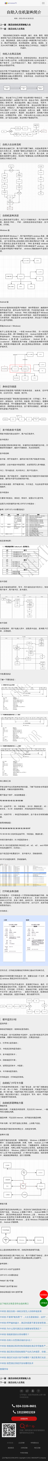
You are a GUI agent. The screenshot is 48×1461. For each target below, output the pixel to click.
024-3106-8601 (26, 1406)
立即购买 (43, 1303)
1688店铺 (24, 1448)
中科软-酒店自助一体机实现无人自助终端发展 (21, 1311)
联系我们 (43, 1295)
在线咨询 (24, 1419)
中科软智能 (24, 1453)
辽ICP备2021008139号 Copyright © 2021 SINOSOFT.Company (24, 1458)
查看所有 (4, 1369)
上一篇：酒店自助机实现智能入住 (15, 25)
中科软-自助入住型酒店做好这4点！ (16, 1340)
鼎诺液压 (11, 1448)
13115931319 (26, 1412)
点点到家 (21, 1443)
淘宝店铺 (37, 1448)
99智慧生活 (35, 1443)
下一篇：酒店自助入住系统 (12, 29)
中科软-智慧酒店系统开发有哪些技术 (16, 1363)
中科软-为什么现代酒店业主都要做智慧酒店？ (21, 1329)
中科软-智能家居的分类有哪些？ (14, 1334)
